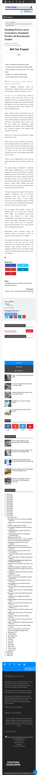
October (10, 634)
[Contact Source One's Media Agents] (19, 737)
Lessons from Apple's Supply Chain (18, 630)
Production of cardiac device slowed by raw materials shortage (22, 460)
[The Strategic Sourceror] (19, 9)
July (9, 639)
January (10, 650)
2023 (8, 494)
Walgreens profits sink (14, 537)
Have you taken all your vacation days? (19, 628)
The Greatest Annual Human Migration (19, 540)
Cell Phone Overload (14, 575)
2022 (8, 496)
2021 (8, 497)
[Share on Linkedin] (22, 269)
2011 (8, 515)
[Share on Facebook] (10, 265)
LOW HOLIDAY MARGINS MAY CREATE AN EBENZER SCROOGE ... (20, 561)
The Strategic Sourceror (10, 773)
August (10, 637)
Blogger (29, 331)
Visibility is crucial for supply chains (16, 74)
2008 (8, 655)
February (11, 648)
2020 (8, 499)
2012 (8, 513)
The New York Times (11, 95)
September (11, 636)
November (11, 632)
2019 (8, 501)
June (9, 641)
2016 (8, 506)
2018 (8, 503)
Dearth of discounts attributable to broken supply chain (22, 469)
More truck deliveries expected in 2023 (17, 64)
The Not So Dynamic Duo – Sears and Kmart (20, 539)
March (10, 646)
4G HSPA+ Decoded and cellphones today (20, 567)
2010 (8, 651)
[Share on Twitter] (22, 265)
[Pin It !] (10, 273)
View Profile (11, 314)
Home (7, 22)
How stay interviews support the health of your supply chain (22, 450)
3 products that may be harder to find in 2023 (19, 67)
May (9, 643)
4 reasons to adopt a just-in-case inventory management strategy (21, 480)
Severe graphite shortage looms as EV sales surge (22, 393)
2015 (8, 508)
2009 (8, 653)
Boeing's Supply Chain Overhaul (17, 525)
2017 (8, 505)
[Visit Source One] (10, 269)
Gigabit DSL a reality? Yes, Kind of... (18, 545)
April (9, 644)
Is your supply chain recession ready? (16, 77)
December (11, 517)
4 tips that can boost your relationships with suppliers (21, 441)
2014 (8, 510)
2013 (8, 512)
